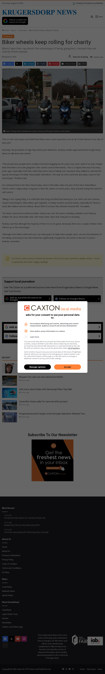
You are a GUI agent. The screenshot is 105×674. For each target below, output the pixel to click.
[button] (52, 337)
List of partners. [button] (74, 348)
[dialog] (53, 337)
